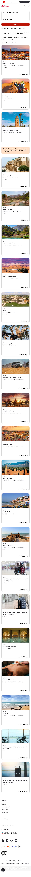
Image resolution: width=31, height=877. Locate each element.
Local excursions (4, 28)
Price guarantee (6, 807)
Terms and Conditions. (11, 869)
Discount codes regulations (22, 863)
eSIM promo (5, 809)
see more (6, 151)
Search (15, 24)
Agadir (24, 28)
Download (24, 2)
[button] (15, 819)
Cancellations (5, 812)
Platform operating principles (8, 863)
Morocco (19, 28)
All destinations (13, 28)
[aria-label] (5, 6)
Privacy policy (12, 860)
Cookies (19, 860)
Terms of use (4, 860)
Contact (4, 804)
